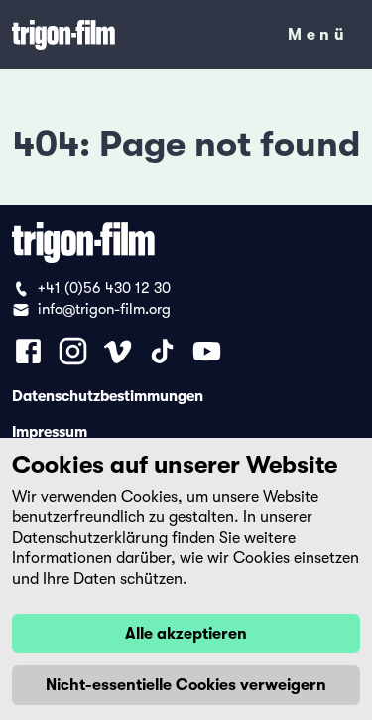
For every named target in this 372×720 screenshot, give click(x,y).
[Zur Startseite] (136, 34)
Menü (318, 38)
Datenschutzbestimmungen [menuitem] (107, 395)
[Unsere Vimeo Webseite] (117, 351)
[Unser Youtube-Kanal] (206, 351)
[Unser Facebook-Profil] (28, 351)
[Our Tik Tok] (162, 351)
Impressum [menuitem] (49, 431)
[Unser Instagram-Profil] (73, 351)
